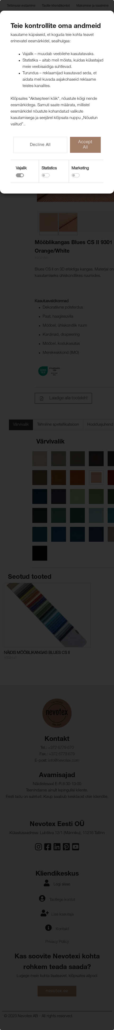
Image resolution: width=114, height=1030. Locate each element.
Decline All (40, 145)
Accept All (85, 145)
